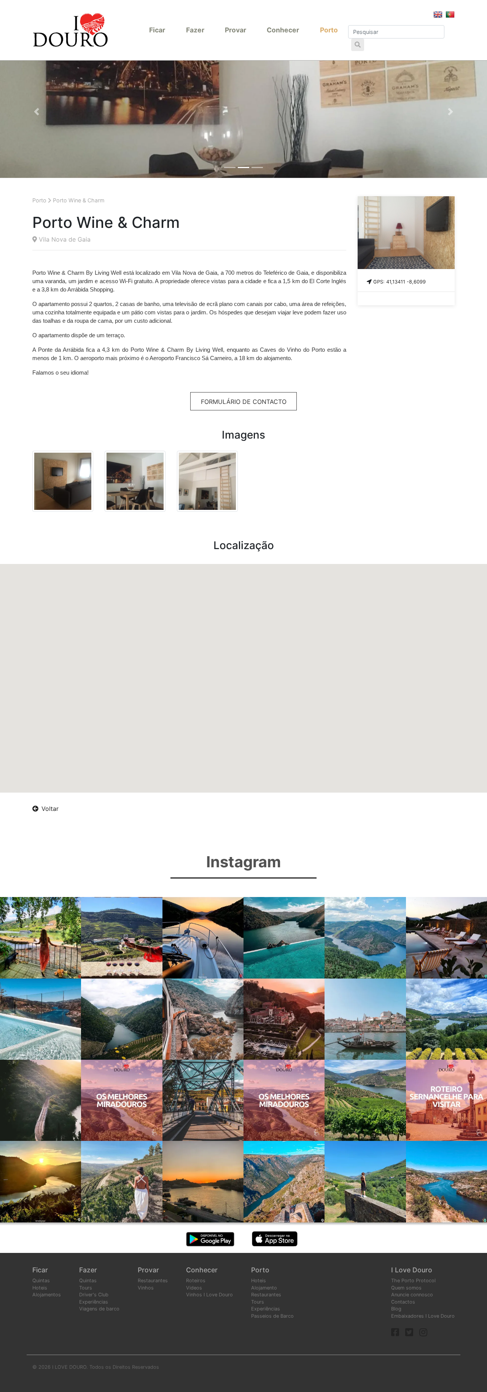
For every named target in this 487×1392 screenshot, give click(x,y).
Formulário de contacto (243, 401)
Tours (85, 1288)
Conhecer (283, 30)
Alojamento (264, 1288)
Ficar (157, 30)
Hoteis (39, 1288)
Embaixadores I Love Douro (423, 1316)
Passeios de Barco (272, 1316)
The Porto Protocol (413, 1280)
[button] (36, 112)
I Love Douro (411, 1270)
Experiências (93, 1302)
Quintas (41, 1280)
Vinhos (146, 1288)
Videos (194, 1288)
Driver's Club (93, 1294)
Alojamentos (46, 1294)
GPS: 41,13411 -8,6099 (399, 282)
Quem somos (406, 1288)
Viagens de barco (99, 1309)
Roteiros (195, 1280)
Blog (396, 1309)
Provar (235, 30)
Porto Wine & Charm (79, 200)
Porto (329, 30)
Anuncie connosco (412, 1294)
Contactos (403, 1302)
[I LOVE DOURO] (70, 30)
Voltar (50, 808)
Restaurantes (153, 1280)
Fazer (195, 30)
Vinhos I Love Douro (209, 1294)
